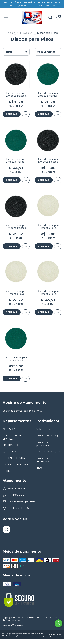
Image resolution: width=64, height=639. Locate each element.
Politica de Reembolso (43, 460)
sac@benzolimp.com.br (22, 501)
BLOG (6, 471)
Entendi (56, 635)
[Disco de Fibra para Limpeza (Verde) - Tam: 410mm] (26, 379)
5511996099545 (16, 488)
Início (10, 32)
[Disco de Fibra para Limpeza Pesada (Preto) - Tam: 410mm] (58, 180)
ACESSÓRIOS (25, 32)
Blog (39, 467)
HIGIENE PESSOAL (14, 458)
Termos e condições (48, 451)
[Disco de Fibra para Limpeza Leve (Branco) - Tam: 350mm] (58, 312)
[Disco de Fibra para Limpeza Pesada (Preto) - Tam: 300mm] (26, 246)
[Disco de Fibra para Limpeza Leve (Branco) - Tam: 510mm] (58, 246)
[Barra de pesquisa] (50, 17)
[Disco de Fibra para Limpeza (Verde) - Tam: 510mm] (58, 114)
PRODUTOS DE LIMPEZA (12, 437)
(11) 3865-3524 (16, 495)
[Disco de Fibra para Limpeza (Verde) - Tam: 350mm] (26, 180)
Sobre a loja (43, 429)
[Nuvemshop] (13, 625)
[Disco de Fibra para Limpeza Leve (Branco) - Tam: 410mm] (26, 312)
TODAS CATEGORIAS (15, 464)
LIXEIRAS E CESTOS (15, 445)
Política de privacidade (43, 444)
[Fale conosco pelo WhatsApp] (58, 623)
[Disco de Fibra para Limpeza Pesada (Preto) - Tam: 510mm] (26, 114)
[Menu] (6, 17)
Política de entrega (47, 435)
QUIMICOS (9, 451)
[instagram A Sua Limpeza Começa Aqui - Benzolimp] (6, 529)
